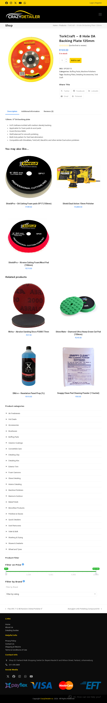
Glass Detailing (14, 478)
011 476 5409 (14, 665)
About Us (9, 627)
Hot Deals (12, 419)
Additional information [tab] (30, 111)
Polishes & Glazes (15, 514)
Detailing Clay (13, 455)
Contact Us (9, 644)
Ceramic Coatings (15, 443)
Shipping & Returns (13, 647)
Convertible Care (15, 449)
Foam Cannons (14, 472)
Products (62, 25)
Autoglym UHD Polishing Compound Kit (83, 609)
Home (55, 25)
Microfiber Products (16, 508)
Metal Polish (13, 502)
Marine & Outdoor (15, 496)
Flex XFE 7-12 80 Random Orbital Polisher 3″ (23, 609)
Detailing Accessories (85, 75)
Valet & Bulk (13, 531)
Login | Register (96, 3)
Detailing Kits (13, 461)
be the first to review (78, 45)
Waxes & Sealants (15, 543)
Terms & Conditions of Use (16, 650)
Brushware (12, 431)
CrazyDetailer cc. (47, 699)
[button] (100, 14)
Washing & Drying (15, 537)
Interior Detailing (15, 484)
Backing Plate (69, 75)
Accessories (13, 425)
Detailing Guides (12, 630)
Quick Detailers (14, 520)
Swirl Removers (14, 526)
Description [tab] (12, 111)
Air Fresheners (14, 413)
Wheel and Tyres (15, 549)
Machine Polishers (88, 71)
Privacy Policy (10, 641)
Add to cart (75, 60)
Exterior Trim (13, 467)
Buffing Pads (75, 71)
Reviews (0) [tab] (48, 111)
